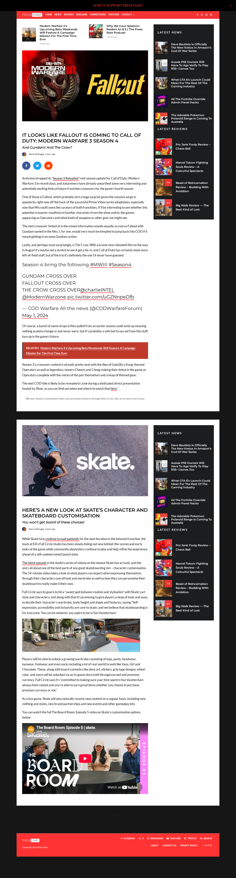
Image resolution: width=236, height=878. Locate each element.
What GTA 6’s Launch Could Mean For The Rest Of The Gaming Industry (190, 83)
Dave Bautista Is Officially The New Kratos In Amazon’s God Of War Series (191, 48)
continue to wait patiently (62, 539)
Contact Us (169, 845)
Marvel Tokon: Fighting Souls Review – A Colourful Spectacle (192, 167)
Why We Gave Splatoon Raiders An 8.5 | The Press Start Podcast (124, 29)
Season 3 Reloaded (66, 178)
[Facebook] (197, 15)
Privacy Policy (189, 845)
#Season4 (120, 264)
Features (113, 14)
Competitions (98, 14)
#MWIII (98, 264)
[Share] (26, 166)
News (58, 14)
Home (49, 14)
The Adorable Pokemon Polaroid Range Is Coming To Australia (191, 119)
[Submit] (48, 166)
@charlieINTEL (97, 290)
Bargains (81, 14)
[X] (201, 15)
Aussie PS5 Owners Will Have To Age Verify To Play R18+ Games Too (189, 65)
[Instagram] (206, 15)
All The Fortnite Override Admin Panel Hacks (188, 100)
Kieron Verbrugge (36, 154)
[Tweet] (37, 166)
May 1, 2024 (35, 315)
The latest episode (34, 563)
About (154, 845)
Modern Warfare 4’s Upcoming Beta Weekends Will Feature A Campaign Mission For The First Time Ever (58, 32)
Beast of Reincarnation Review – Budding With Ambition (192, 187)
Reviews (69, 14)
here (114, 388)
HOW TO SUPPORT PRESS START (118, 5)
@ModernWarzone (44, 297)
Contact (127, 14)
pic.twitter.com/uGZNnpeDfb (100, 297)
